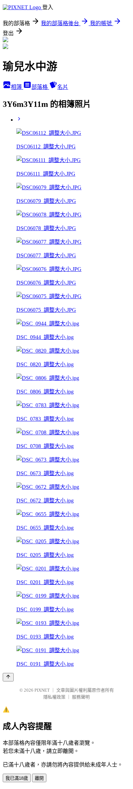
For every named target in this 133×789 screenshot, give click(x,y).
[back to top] (8, 677)
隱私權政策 (54, 696)
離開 (39, 778)
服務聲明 (81, 696)
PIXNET (42, 690)
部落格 (40, 87)
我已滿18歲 (16, 778)
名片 (62, 87)
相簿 (17, 87)
